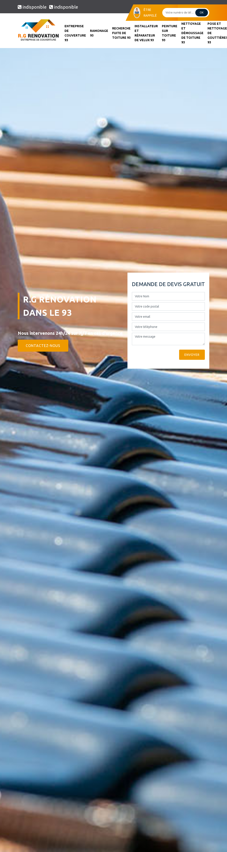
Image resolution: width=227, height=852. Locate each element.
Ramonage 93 (99, 33)
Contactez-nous (43, 346)
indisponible (35, 7)
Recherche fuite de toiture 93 (121, 33)
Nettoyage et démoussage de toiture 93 (192, 33)
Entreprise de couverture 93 (75, 33)
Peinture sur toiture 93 (169, 33)
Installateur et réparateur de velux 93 (146, 33)
